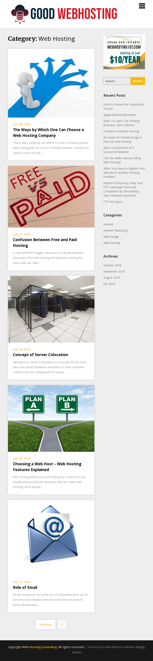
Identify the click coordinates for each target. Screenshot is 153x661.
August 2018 (111, 277)
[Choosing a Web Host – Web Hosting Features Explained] (51, 418)
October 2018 (112, 265)
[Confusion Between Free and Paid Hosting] (51, 196)
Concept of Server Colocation (40, 354)
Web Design (111, 237)
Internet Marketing (115, 230)
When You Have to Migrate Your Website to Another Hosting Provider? (124, 172)
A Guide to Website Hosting (121, 131)
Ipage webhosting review (119, 115)
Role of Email (25, 587)
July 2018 (109, 284)
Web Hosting (111, 243)
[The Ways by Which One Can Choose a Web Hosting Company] (51, 83)
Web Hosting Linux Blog (39, 647)
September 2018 (114, 271)
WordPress (113, 647)
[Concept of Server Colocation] (51, 309)
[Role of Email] (51, 537)
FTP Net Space (113, 201)
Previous (45, 624)
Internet (108, 224)
